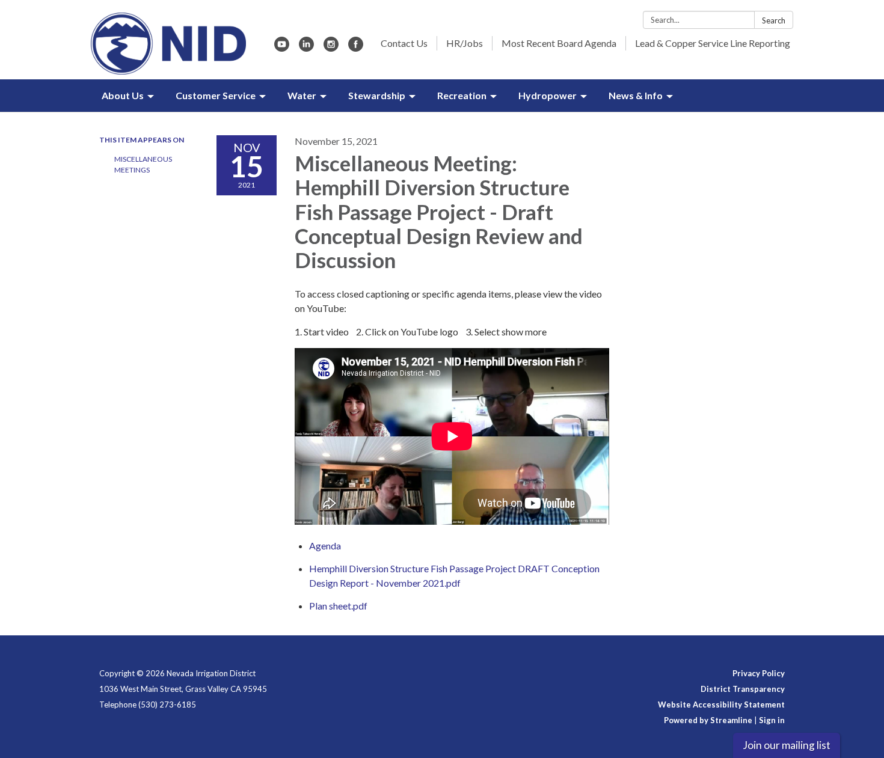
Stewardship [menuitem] (376, 95)
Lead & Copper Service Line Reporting (712, 43)
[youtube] (281, 47)
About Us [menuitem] (123, 95)
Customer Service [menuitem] (216, 95)
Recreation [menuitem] (462, 95)
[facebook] (355, 47)
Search (773, 20)
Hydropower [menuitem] (547, 95)
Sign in (772, 720)
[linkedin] (306, 47)
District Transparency (743, 689)
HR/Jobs (464, 43)
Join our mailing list (786, 745)
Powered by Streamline (708, 720)
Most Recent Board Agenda (559, 43)
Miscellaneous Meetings (143, 164)
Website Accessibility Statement (721, 704)
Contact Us (404, 43)
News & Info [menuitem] (636, 95)
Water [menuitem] (301, 95)
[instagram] (331, 47)
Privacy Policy (758, 673)
